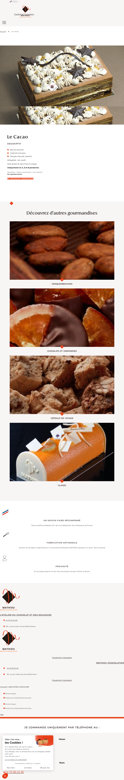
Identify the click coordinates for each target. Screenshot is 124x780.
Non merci (11, 768)
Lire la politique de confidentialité (16, 760)
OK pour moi (45, 768)
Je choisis (28, 768)
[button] (5, 776)
